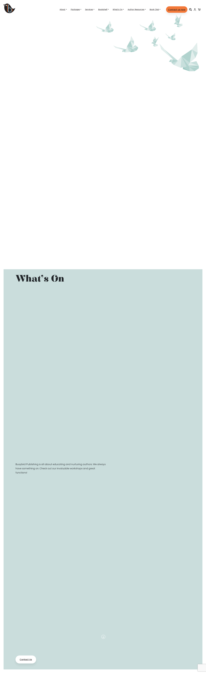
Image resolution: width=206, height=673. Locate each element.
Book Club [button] (154, 9)
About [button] (62, 9)
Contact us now (176, 9)
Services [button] (89, 9)
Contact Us (26, 659)
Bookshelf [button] (102, 9)
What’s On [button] (117, 9)
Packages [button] (75, 9)
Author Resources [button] (136, 9)
